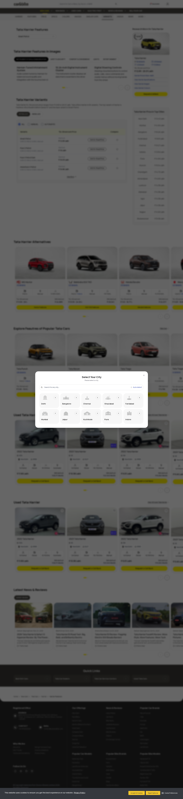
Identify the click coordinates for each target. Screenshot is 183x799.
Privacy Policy (79, 792)
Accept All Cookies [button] (137, 793)
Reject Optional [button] (153, 793)
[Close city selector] (144, 375)
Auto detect (137, 387)
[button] (169, 793)
